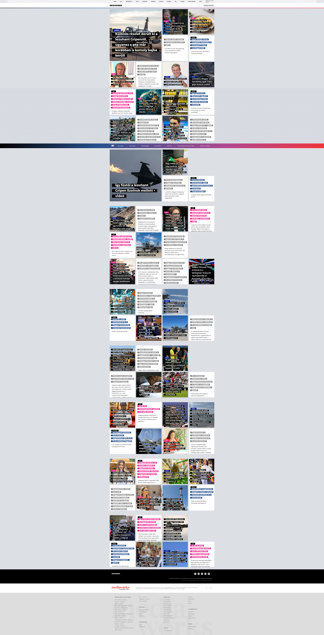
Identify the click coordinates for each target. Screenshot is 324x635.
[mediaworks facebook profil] (206, 588)
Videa (137, 1)
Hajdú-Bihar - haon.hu (121, 615)
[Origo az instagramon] (202, 574)
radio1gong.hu (192, 626)
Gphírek (169, 1)
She (175, 1)
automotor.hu (167, 601)
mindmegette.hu (168, 611)
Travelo (161, 1)
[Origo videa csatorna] (205, 574)
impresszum (203, 578)
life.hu (189, 601)
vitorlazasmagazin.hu (169, 617)
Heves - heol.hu (119, 617)
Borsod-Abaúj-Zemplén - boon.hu (124, 605)
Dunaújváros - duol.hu (121, 609)
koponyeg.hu (191, 614)
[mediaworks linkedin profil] (210, 588)
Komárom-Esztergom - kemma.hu (124, 622)
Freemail (153, 1)
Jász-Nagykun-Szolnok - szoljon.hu (124, 619)
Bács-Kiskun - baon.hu (121, 599)
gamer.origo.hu (168, 605)
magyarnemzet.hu (144, 609)
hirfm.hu (190, 628)
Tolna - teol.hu (118, 630)
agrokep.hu (142, 626)
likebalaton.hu (167, 607)
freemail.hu (191, 611)
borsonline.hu (167, 630)
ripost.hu (190, 597)
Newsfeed (144, 1)
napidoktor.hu (167, 609)
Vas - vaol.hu (142, 597)
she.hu (190, 603)
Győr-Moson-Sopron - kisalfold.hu (124, 614)
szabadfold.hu (143, 611)
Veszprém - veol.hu (144, 599)
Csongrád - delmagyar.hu (121, 607)
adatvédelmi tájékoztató (174, 578)
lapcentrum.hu (192, 618)
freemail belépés (208, 5)
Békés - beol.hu (119, 603)
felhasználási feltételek (186, 578)
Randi (183, 1)
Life (121, 1)
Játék (200, 1)
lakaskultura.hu (168, 603)
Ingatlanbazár (191, 1)
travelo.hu (166, 614)
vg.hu (140, 624)
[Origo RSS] (209, 574)
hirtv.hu (141, 614)
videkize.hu (167, 619)
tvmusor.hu (167, 622)
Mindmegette (129, 1)
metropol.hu (191, 599)
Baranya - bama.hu (120, 601)
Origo (115, 1)
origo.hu (141, 616)
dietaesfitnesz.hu (168, 615)
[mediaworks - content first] (120, 588)
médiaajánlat (209, 578)
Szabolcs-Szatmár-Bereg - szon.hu (124, 628)
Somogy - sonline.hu (120, 625)
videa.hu (190, 616)
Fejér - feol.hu (118, 611)
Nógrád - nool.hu (119, 624)
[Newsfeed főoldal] (116, 574)
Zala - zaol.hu (143, 601)
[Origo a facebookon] (195, 574)
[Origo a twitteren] (199, 574)
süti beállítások (196, 578)
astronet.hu (167, 599)
